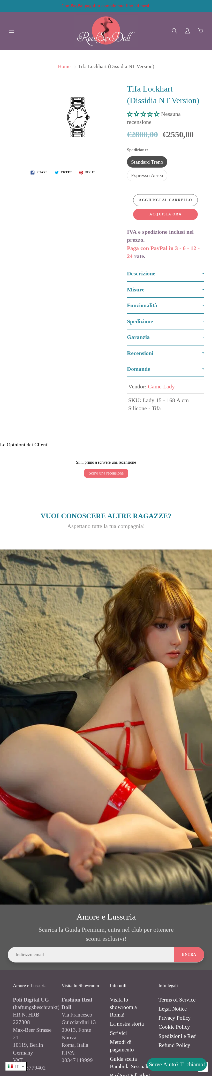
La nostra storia (127, 1024)
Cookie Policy (174, 1027)
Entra (189, 955)
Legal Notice (172, 1009)
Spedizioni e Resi (177, 1036)
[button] (144, 114)
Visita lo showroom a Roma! (123, 1007)
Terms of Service (176, 1000)
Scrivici (118, 1033)
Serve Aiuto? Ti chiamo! (177, 1064)
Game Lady (161, 386)
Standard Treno (147, 162)
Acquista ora (165, 214)
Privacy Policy (174, 1018)
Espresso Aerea (147, 175)
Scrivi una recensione (106, 473)
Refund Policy (174, 1045)
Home (64, 66)
